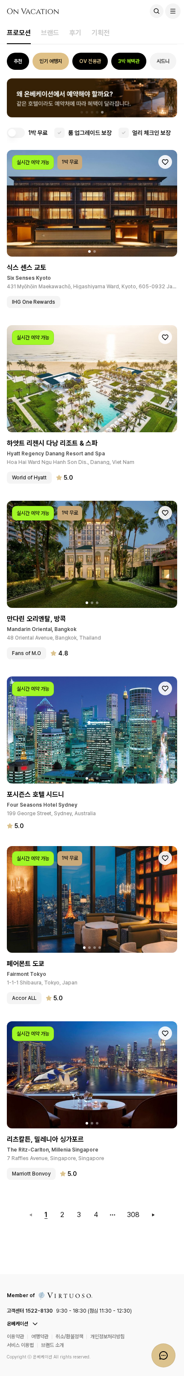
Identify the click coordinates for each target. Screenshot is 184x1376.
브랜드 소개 (52, 1345)
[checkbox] (59, 133)
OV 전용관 (90, 61)
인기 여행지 (50, 61)
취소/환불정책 (69, 1336)
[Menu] (173, 11)
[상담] (163, 1355)
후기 (75, 33)
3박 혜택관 (128, 61)
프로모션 (19, 33)
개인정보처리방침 (107, 1336)
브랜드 (50, 33)
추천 (18, 61)
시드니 (163, 61)
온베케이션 (17, 1324)
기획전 (101, 33)
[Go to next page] (153, 1215)
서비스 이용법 (20, 1345)
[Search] (156, 11)
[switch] (16, 133)
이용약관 (15, 1336)
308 (133, 1215)
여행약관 (39, 1336)
